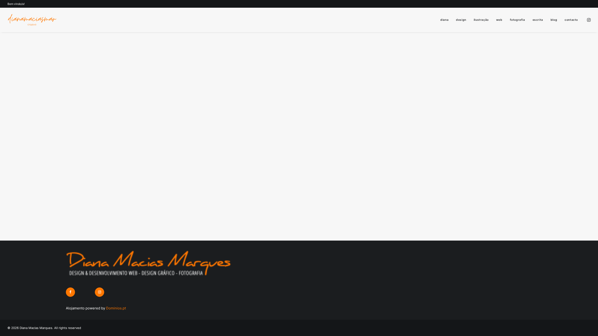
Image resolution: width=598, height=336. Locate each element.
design (461, 19)
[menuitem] (444, 20)
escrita (538, 19)
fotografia (517, 19)
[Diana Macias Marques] (31, 20)
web (499, 19)
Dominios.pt (116, 308)
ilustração (481, 19)
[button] (588, 20)
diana (444, 19)
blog (554, 19)
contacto (571, 19)
